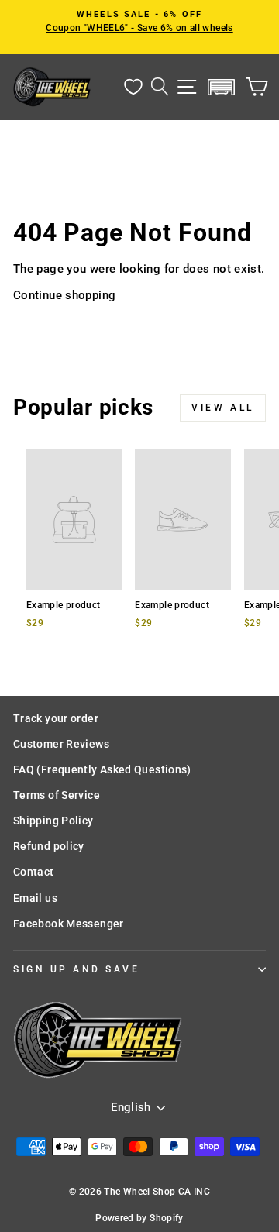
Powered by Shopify (139, 1218)
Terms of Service (56, 795)
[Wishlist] (133, 87)
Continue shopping (64, 295)
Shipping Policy (53, 820)
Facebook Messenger (68, 923)
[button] (221, 87)
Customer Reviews (61, 744)
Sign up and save (76, 969)
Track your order (55, 718)
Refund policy (48, 846)
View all (222, 407)
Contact (33, 871)
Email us (35, 898)
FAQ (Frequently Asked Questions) (102, 769)
